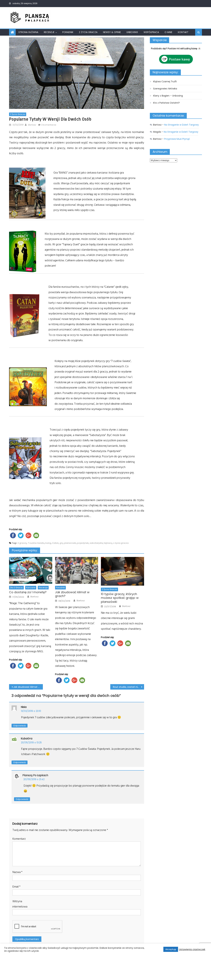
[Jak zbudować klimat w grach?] (76, 570)
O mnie (168, 32)
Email (16, 886)
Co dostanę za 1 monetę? (27, 592)
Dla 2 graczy (16, 587)
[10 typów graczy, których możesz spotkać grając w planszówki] (122, 571)
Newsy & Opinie (112, 32)
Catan (55, 543)
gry (61, 543)
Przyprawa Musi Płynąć (177, 139)
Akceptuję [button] (170, 949)
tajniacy (108, 543)
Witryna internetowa (19, 904)
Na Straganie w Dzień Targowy (181, 124)
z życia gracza (121, 543)
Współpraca (151, 32)
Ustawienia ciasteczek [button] (192, 949)
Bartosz (32, 124)
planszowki (70, 543)
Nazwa (17, 872)
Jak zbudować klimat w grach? (72, 594)
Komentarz (19, 838)
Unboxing (132, 32)
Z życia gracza (88, 32)
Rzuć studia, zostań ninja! (127, 687)
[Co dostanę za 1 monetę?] (30, 570)
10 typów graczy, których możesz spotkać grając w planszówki (120, 598)
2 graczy (22, 543)
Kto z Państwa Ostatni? (166, 102)
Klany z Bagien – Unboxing (168, 95)
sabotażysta (96, 543)
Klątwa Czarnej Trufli (165, 81)
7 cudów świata (36, 543)
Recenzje (49, 32)
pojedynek (83, 543)
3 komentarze (48, 124)
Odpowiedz (19, 725)
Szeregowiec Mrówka (165, 88)
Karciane (30, 587)
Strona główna (28, 32)
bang (48, 543)
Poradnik (67, 32)
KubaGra (26, 738)
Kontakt (183, 32)
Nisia (24, 707)
